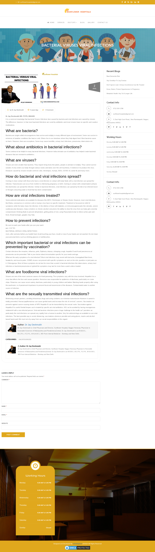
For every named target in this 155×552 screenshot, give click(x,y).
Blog (82, 22)
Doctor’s (72, 22)
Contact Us (103, 22)
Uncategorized (25, 339)
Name (4, 406)
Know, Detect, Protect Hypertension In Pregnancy (123, 89)
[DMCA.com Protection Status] (77, 547)
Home (51, 22)
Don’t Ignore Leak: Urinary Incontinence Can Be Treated (125, 85)
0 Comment (49, 110)
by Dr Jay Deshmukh (17, 110)
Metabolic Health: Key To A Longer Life (119, 93)
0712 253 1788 (118, 108)
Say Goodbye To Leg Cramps (116, 80)
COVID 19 (66, 171)
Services (60, 22)
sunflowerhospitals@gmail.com (30, 2)
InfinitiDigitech (77, 544)
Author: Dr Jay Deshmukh (30, 346)
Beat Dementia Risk (113, 76)
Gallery (91, 22)
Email (4, 415)
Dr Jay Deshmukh (33, 325)
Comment (6, 380)
